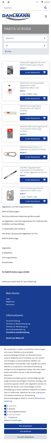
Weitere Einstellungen (13, 420)
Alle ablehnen (25, 431)
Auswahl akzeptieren (25, 437)
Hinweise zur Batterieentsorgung (18, 324)
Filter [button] (9, 51)
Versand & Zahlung (13, 321)
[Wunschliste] (37, 2)
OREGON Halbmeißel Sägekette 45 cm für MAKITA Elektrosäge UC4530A (33, 128)
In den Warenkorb (32, 72)
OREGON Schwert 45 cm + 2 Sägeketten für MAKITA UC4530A (33, 148)
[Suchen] (45, 7)
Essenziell (12, 406)
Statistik (11, 408)
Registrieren (10, 302)
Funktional (12, 417)
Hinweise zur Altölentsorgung (16, 327)
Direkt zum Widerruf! (15, 338)
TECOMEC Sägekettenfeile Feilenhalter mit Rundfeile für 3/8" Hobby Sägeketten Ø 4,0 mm (33, 170)
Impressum (40, 392)
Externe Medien (14, 414)
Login (8, 299)
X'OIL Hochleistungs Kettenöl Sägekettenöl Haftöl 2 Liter (31, 189)
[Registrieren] (9, 2)
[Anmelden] (3, 2)
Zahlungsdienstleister (17, 411)
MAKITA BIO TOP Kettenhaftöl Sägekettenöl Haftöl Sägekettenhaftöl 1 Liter (32, 85)
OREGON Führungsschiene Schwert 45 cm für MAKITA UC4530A (30, 108)
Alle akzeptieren (25, 426)
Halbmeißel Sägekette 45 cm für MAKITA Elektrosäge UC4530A (33, 63)
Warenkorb (10, 304)
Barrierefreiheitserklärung (15, 329)
